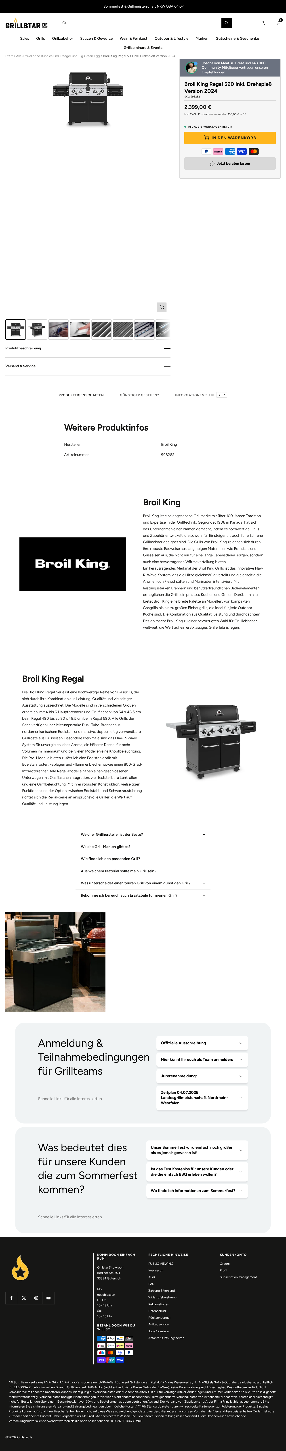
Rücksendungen (159, 1318)
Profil (223, 1270)
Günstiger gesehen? (139, 395)
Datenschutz (157, 1311)
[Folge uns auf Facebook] (11, 1298)
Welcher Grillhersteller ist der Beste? (112, 834)
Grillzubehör (62, 38)
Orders (225, 1264)
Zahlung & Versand (161, 1291)
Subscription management (238, 1277)
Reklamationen (158, 1304)
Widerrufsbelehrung (162, 1297)
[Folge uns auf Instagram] (36, 1298)
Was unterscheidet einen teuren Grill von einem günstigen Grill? (136, 883)
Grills (40, 38)
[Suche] (226, 23)
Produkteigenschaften (81, 395)
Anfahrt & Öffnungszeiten (166, 1338)
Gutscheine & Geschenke (237, 38)
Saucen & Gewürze (96, 38)
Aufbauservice (158, 1324)
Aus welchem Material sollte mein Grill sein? (118, 871)
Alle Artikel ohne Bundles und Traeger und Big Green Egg (58, 56)
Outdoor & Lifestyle (171, 38)
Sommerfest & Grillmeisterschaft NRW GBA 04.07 (143, 6)
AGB (151, 1277)
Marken (202, 38)
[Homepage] (20, 1255)
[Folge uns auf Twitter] (24, 1298)
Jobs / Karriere (158, 1331)
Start (9, 56)
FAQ (151, 1284)
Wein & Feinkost (133, 38)
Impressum (156, 1270)
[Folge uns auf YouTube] (48, 1298)
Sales (24, 38)
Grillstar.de (24, 1437)
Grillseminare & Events (143, 47)
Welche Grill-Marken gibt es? (105, 846)
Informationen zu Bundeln (201, 395)
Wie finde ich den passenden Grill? (110, 858)
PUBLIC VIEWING (160, 1264)
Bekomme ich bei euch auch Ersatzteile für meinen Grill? (129, 895)
